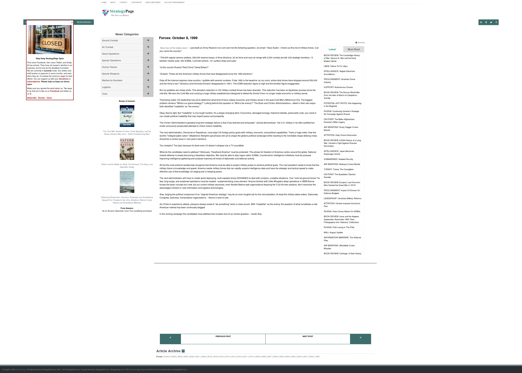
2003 (293, 356)
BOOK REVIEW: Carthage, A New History (342, 253)
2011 (245, 356)
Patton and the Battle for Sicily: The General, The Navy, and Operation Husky (127, 165)
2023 (186, 356)
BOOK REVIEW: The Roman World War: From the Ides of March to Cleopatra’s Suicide (342, 95)
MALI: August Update (333, 232)
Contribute (136, 2)
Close (49, 97)
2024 (180, 356)
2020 (203, 356)
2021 (197, 356)
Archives (361, 42)
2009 (257, 356)
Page (122, 13)
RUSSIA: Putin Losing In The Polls (339, 227)
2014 (227, 356)
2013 (233, 356)
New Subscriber (153, 2)
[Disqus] (265, 297)
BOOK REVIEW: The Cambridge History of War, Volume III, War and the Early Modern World (342, 58)
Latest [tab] (332, 49)
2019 (209, 356)
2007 (269, 356)
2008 (263, 356)
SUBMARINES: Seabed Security (338, 159)
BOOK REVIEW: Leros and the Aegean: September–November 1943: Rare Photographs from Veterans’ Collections (341, 219)
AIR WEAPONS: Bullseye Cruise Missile (342, 164)
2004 (287, 356)
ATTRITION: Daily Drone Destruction (340, 135)
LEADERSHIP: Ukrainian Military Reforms (342, 198)
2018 (215, 356)
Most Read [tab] (354, 49)
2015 (221, 356)
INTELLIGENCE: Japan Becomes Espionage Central (339, 152)
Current (166, 356)
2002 (299, 356)
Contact (123, 2)
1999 (317, 356)
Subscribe (32, 97)
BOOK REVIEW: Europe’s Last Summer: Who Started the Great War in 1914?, (342, 183)
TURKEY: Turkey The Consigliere (339, 169)
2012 (239, 356)
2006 (275, 356)
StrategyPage (21, 369)
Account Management (174, 2)
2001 (305, 356)
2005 (281, 356)
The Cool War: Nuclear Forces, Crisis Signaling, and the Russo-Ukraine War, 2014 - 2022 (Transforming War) (127, 132)
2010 (251, 356)
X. (31, 93)
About (113, 2)
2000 (311, 356)
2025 (174, 356)
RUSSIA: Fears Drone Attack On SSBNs (342, 211)
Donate (41, 97)
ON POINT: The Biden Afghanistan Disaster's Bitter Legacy (339, 120)
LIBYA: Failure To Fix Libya (335, 66)
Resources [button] (84, 22)
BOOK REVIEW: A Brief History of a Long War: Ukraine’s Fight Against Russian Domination (342, 143)
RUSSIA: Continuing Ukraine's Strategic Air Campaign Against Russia (341, 112)
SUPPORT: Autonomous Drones (338, 87)
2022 (191, 356)
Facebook (54, 91)
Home (104, 2)
